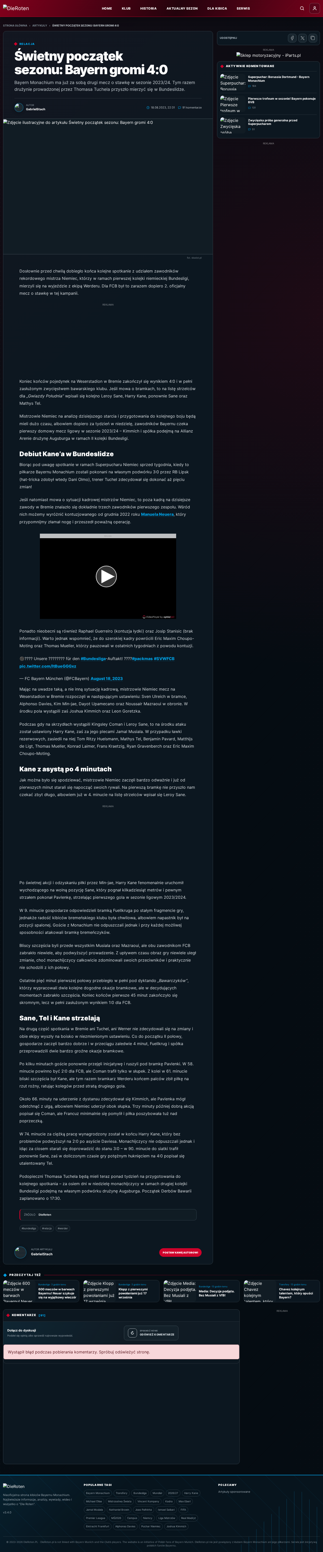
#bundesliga (29, 1228)
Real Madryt (188, 1517)
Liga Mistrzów (166, 1517)
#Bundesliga (93, 658)
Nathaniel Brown (119, 1509)
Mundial (157, 1492)
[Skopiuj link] (313, 38)
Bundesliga (140, 1492)
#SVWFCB (164, 658)
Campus (132, 1517)
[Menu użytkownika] (314, 8)
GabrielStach (41, 1254)
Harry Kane (191, 1492)
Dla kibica (217, 8)
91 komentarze (192, 107)
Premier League (95, 1517)
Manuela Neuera (157, 514)
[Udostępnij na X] (302, 38)
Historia (148, 8)
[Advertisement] (108, 342)
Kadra (169, 1501)
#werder (63, 1228)
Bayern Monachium (98, 1492)
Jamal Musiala (94, 1509)
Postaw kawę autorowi (180, 1252)
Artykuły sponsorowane (234, 1491)
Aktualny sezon (182, 8)
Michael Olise (94, 1501)
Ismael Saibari (166, 1509)
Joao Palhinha (143, 1509)
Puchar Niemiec (150, 1526)
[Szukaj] (302, 8)
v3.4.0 (7, 1512)
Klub (126, 8)
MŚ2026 (116, 1517)
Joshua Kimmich (176, 1526)
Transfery (121, 1492)
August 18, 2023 (107, 678)
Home (107, 8)
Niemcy (147, 1517)
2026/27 (173, 1492)
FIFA (183, 1509)
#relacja (47, 1228)
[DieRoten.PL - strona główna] (27, 8)
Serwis (243, 8)
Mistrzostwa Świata (119, 1501)
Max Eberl (185, 1501)
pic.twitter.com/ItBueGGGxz (47, 666)
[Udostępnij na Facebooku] (292, 38)
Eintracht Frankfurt (97, 1526)
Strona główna (15, 25)
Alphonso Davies (125, 1526)
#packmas (142, 658)
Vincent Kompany (148, 1501)
